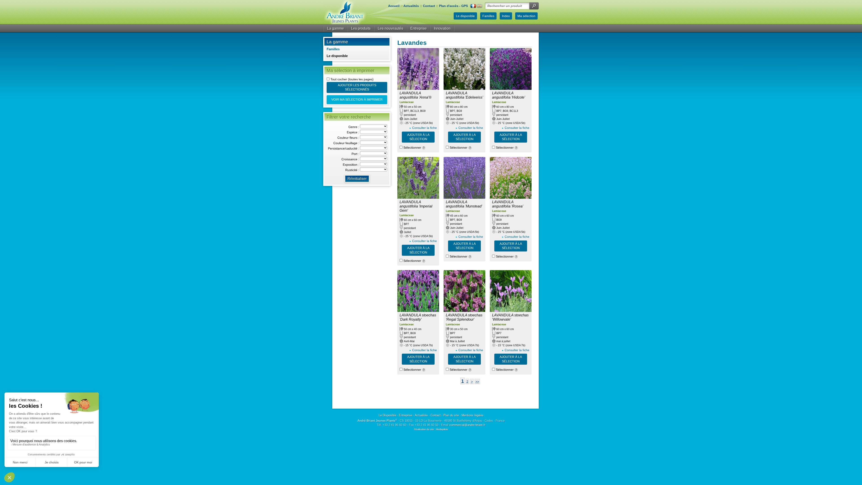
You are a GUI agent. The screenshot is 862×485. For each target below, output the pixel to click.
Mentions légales (473, 415)
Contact (429, 6)
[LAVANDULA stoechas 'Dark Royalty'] (418, 291)
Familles (333, 49)
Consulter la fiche (424, 128)
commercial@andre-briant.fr (467, 425)
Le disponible (337, 56)
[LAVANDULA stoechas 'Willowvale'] (511, 291)
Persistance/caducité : (343, 148)
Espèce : (353, 132)
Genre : (353, 127)
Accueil (394, 6)
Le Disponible (387, 415)
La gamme (335, 28)
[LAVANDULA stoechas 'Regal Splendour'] (464, 291)
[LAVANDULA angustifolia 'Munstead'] (464, 178)
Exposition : (351, 164)
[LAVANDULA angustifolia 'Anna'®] (418, 69)
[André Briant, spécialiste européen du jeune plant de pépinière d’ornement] (345, 12)
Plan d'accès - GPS (453, 6)
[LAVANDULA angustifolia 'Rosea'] (511, 178)
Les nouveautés (390, 28)
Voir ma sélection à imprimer (357, 99)
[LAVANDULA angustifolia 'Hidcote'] (511, 69)
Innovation (442, 28)
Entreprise (418, 28)
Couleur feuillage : (346, 143)
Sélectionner (413, 147)
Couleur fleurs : (348, 137)
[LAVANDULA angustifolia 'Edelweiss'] (464, 69)
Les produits (361, 28)
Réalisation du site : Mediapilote (431, 429)
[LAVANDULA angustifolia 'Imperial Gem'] (418, 178)
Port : (355, 154)
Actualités (411, 6)
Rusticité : (352, 170)
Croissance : (350, 159)
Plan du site (451, 415)
